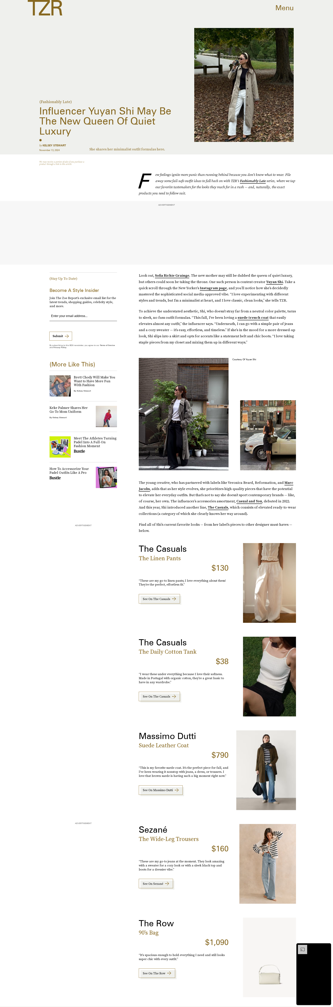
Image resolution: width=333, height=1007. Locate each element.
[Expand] (301, 946)
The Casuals (218, 507)
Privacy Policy (59, 347)
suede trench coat (253, 317)
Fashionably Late (253, 180)
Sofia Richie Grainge (172, 275)
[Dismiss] (327, 946)
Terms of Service (107, 345)
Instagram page (213, 288)
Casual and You (249, 501)
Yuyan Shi (274, 281)
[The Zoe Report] (45, 7)
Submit (58, 336)
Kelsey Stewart (54, 145)
